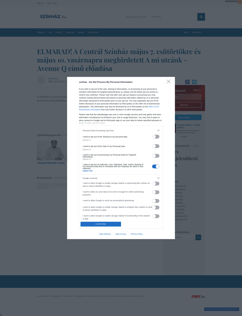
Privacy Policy (137, 234)
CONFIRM (101, 224)
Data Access (120, 234)
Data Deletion (105, 234)
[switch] (155, 137)
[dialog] (121, 158)
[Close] (169, 82)
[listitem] (121, 130)
